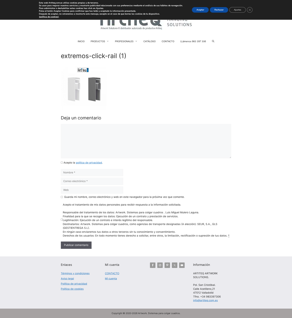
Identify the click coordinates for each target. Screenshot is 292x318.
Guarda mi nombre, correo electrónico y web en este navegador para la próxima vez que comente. (124, 196)
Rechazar (219, 9)
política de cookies (49, 16)
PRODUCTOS (98, 41)
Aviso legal (67, 278)
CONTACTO (168, 41)
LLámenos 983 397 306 (193, 41)
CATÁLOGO (149, 41)
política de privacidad (89, 162)
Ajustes (237, 9)
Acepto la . (83, 162)
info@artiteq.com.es (205, 300)
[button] (213, 41)
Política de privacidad (74, 283)
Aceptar (200, 9)
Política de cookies (72, 288)
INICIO (81, 41)
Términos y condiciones (75, 273)
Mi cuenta (111, 278)
